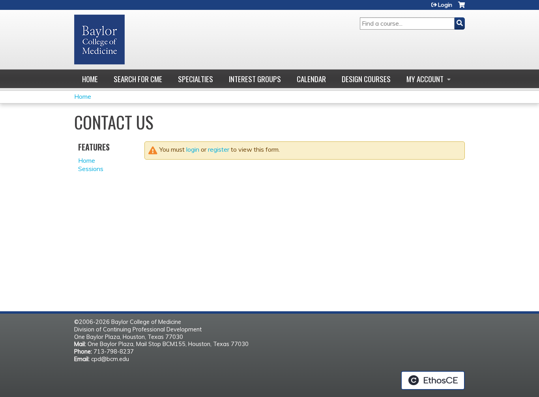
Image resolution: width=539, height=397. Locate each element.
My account (425, 79)
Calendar (311, 79)
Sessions (90, 169)
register (218, 149)
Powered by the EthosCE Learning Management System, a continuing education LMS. (433, 380)
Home (90, 79)
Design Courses (366, 79)
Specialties (195, 79)
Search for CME (138, 79)
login (192, 149)
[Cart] (461, 7)
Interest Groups (255, 79)
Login (445, 5)
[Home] (99, 39)
